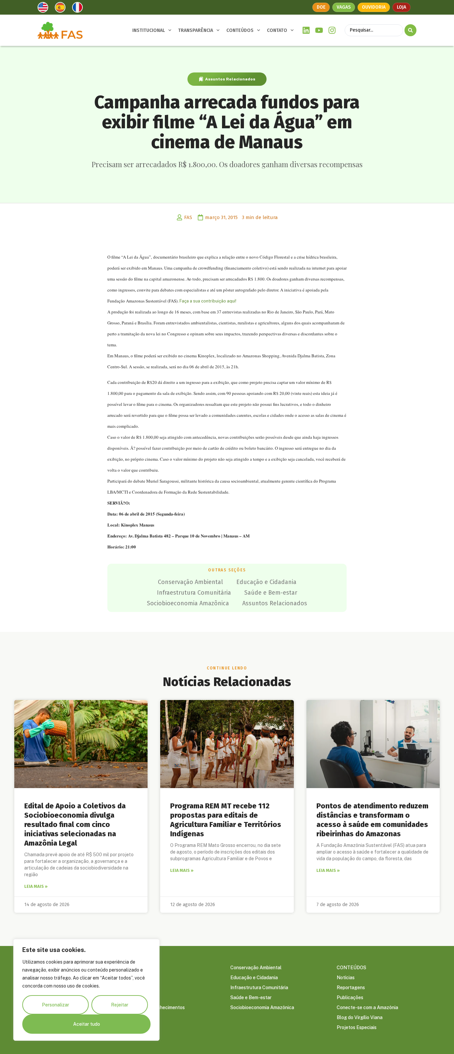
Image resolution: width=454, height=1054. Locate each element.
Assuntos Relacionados (230, 79)
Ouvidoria (374, 7)
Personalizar (55, 1004)
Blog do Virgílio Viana (360, 1017)
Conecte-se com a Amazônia (367, 1007)
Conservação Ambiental (190, 582)
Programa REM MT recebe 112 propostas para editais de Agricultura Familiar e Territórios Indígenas (225, 819)
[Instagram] (332, 30)
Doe (321, 7)
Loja (401, 7)
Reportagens (351, 987)
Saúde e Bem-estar (270, 592)
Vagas (344, 7)
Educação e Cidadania (266, 582)
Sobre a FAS (137, 967)
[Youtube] (319, 30)
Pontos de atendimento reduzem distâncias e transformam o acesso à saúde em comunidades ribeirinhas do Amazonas (372, 819)
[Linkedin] (306, 30)
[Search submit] (410, 30)
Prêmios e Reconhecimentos (154, 1007)
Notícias (346, 977)
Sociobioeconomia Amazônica (188, 603)
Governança (137, 977)
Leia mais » (36, 886)
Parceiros (134, 997)
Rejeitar (119, 1004)
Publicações (350, 997)
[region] (86, 990)
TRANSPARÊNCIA (195, 30)
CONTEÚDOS (240, 30)
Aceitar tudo (86, 1024)
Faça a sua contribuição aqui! (207, 300)
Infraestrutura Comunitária (194, 592)
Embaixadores (139, 987)
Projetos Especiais (357, 1027)
